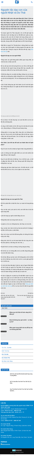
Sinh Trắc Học (5, 351)
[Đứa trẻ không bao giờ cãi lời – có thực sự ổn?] (5, 322)
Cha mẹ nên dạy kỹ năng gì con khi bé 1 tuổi (25, 296)
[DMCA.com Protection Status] (17, 451)
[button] (32, 2)
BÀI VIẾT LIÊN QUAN (7, 306)
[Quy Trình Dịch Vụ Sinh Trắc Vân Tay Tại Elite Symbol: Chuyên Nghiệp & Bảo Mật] (4, 390)
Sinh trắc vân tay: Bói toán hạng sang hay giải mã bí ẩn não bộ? (8, 297)
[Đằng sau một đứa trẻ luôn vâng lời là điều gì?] (5, 314)
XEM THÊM (4, 308)
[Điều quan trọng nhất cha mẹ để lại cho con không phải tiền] (5, 329)
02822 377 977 (8, 420)
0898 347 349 (17, 410)
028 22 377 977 (9, 410)
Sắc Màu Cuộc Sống (7, 361)
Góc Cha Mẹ (3, 316)
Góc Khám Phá (6, 357)
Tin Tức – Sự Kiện (6, 347)
